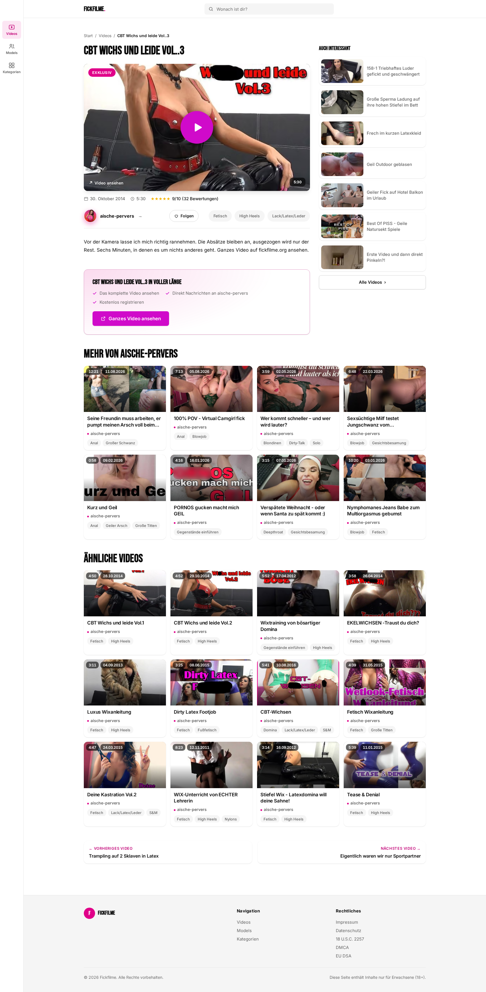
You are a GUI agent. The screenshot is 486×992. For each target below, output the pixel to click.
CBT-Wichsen (275, 712)
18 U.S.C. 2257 (350, 939)
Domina (270, 730)
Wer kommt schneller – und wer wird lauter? (295, 422)
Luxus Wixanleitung (109, 712)
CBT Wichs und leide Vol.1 (115, 623)
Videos (11, 33)
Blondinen (272, 443)
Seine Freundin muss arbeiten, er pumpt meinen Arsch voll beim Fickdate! (124, 422)
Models (12, 53)
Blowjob (199, 436)
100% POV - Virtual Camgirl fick (209, 418)
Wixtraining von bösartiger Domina (290, 626)
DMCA (342, 947)
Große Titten (146, 525)
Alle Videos (372, 282)
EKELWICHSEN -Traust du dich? (383, 623)
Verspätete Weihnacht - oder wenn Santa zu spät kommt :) (292, 511)
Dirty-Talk (297, 443)
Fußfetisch (207, 730)
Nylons (231, 819)
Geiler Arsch (116, 525)
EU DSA (343, 956)
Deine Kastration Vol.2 (112, 794)
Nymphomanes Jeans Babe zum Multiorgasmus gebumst (383, 511)
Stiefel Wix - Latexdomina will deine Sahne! (293, 798)
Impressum (347, 922)
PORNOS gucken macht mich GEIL (206, 511)
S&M (327, 730)
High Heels (249, 215)
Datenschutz (348, 930)
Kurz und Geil (102, 507)
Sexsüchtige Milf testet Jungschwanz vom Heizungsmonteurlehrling (375, 422)
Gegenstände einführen (198, 532)
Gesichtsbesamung (389, 443)
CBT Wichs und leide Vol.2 (203, 623)
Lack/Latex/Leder (288, 215)
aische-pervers (105, 433)
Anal (94, 443)
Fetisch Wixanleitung (370, 712)
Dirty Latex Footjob (195, 712)
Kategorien (12, 72)
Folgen (186, 217)
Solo (316, 443)
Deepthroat (273, 532)
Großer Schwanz (120, 443)
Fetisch (220, 215)
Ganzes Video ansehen (139, 320)
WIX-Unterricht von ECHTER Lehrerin (206, 798)
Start (88, 35)
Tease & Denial (363, 794)
